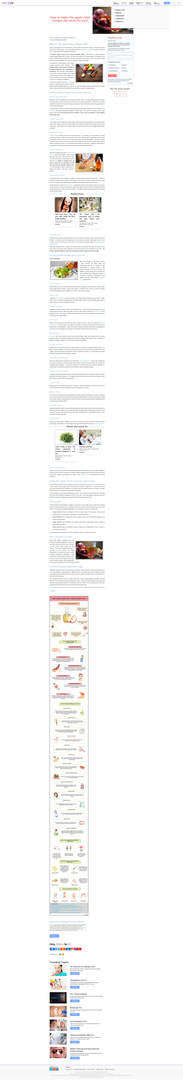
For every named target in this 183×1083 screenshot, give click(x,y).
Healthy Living (120, 10)
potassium (59, 538)
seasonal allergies (84, 355)
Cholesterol (53, 135)
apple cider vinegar (85, 49)
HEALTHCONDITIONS (116, 3)
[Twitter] (57, 937)
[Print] (62, 937)
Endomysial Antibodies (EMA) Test (82, 1023)
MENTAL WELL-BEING (148, 3)
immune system (84, 462)
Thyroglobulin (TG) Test (78, 968)
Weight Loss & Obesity (114, 68)
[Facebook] (52, 937)
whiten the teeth (98, 418)
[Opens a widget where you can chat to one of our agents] (178, 1080)
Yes (117, 94)
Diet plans (72, 37)
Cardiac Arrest (84, 441)
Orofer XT (58, 441)
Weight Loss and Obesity (61, 37)
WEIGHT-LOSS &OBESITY (139, 3)
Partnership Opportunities (79, 1057)
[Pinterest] (78, 937)
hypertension (69, 185)
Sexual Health (120, 16)
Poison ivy (52, 331)
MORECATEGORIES (156, 3)
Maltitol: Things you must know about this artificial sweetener (84, 1038)
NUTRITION (124, 3)
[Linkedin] (68, 937)
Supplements (120, 18)
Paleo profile (59, 214)
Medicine (118, 13)
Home (51, 37)
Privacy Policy (91, 1057)
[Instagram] (73, 937)
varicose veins (98, 306)
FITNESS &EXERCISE (131, 3)
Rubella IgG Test (75, 996)
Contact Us (69, 1057)
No (123, 94)
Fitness (124, 68)
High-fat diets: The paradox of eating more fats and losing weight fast (89, 216)
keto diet (69, 82)
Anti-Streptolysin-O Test (78, 1009)
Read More (57, 219)
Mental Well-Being (113, 70)
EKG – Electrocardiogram (78, 982)
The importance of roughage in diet (82, 954)
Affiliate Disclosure (109, 1057)
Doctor (166, 3)
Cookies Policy (99, 1057)
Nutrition (125, 65)
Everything (125, 70)
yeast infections (60, 293)
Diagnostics (120, 21)
